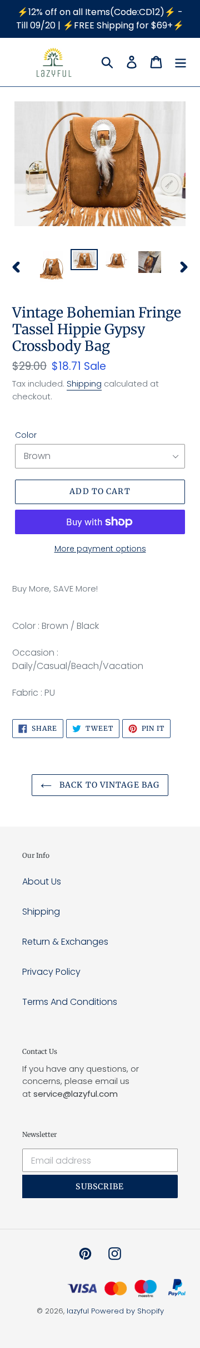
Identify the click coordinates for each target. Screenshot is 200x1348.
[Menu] (180, 62)
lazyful (78, 1311)
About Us (41, 881)
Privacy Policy (51, 971)
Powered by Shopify (127, 1311)
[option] (51, 266)
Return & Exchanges (65, 941)
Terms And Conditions (69, 1001)
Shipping (84, 383)
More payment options (100, 548)
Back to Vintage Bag (108, 785)
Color (26, 435)
